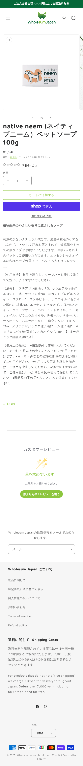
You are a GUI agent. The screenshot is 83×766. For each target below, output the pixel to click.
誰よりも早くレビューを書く (41, 494)
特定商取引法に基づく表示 (25, 589)
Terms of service (19, 616)
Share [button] (11, 403)
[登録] (70, 549)
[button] (8, 17)
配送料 (13, 157)
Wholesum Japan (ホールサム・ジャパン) (39, 755)
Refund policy (17, 625)
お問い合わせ (17, 607)
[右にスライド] (50, 117)
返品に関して (17, 580)
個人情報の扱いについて (24, 598)
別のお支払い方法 (41, 215)
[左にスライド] (32, 117)
